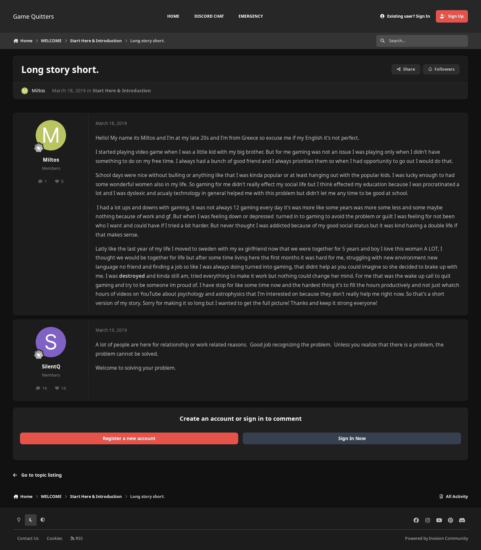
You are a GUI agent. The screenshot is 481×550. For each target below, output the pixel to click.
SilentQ (51, 366)
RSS (79, 538)
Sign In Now (352, 438)
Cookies (54, 538)
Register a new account (129, 438)
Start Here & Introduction (122, 90)
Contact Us (28, 538)
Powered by (436, 538)
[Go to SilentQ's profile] (51, 342)
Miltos (38, 90)
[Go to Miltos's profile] (24, 90)
